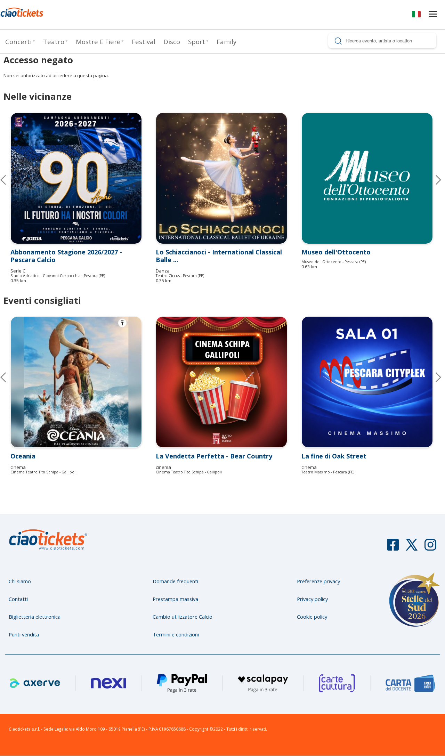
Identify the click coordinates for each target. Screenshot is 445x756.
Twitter (412, 548)
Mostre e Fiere (98, 41)
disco (171, 41)
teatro (53, 41)
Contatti (18, 598)
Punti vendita (24, 634)
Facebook (393, 548)
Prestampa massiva (175, 598)
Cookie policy (312, 616)
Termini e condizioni (176, 634)
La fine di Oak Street (333, 456)
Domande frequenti (175, 581)
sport (196, 41)
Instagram (430, 548)
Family (226, 41)
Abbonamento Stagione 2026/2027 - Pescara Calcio (66, 256)
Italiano (416, 15)
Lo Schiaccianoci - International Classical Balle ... (219, 256)
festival (143, 41)
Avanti (433, 377)
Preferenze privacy (318, 581)
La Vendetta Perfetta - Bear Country (214, 456)
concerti (18, 41)
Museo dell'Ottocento (336, 252)
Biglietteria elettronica (34, 616)
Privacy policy (312, 598)
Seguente (433, 179)
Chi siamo (20, 581)
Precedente (8, 179)
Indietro (8, 377)
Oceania (22, 456)
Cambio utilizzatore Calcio (182, 616)
